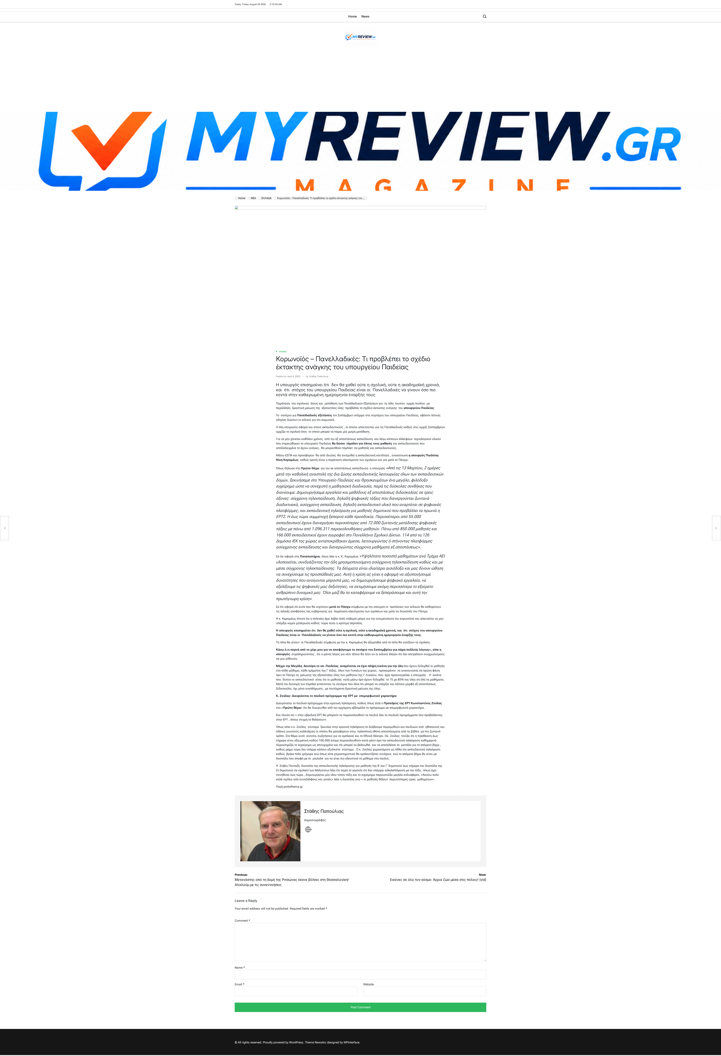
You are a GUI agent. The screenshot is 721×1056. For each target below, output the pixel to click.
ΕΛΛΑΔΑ (282, 351)
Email (239, 984)
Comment (242, 920)
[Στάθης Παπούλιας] (270, 831)
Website (368, 984)
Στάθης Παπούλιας (318, 376)
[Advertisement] (360, 83)
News (365, 16)
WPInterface (351, 1042)
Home (352, 16)
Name (240, 967)
